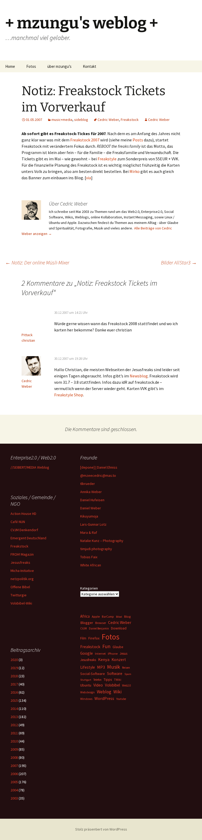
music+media (62, 119)
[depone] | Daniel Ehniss (98, 467)
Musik (113, 666)
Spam (127, 674)
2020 (14, 659)
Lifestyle (87, 667)
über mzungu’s (59, 66)
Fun (106, 646)
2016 (14, 692)
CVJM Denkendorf (24, 529)
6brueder (87, 483)
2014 (14, 708)
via (88, 177)
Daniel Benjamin (99, 628)
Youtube (121, 699)
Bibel (119, 616)
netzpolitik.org (22, 578)
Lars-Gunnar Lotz (93, 524)
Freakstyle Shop (68, 394)
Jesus (123, 653)
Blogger (86, 622)
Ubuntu (85, 685)
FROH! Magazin (22, 554)
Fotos (31, 66)
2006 (14, 773)
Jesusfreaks (20, 562)
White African (90, 565)
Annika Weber (91, 491)
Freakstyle (107, 158)
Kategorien (89, 588)
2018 (14, 676)
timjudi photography (96, 548)
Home (10, 66)
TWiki (117, 680)
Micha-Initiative (22, 570)
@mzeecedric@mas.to (98, 475)
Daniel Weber (90, 508)
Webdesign (87, 692)
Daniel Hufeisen (92, 500)
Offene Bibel (20, 587)
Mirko (134, 171)
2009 (14, 749)
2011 (14, 733)
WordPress (104, 698)
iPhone (113, 653)
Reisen (126, 667)
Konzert (119, 659)
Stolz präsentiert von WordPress (101, 829)
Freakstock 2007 (84, 139)
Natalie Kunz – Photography (101, 540)
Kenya (103, 659)
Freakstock (130, 119)
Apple (96, 616)
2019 (14, 667)
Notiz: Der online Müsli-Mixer (37, 262)
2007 (14, 765)
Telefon (97, 680)
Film (83, 638)
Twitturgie (19, 595)
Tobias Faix (88, 557)
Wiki (117, 692)
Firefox (93, 638)
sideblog (81, 119)
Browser (100, 623)
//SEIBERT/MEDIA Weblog (30, 467)
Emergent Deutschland (28, 538)
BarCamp (108, 616)
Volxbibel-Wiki (21, 603)
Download (119, 628)
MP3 (101, 667)
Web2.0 (126, 685)
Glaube (118, 647)
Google (86, 653)
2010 (14, 741)
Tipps (108, 679)
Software (114, 673)
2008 (14, 757)
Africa (85, 616)
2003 (14, 798)
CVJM (83, 628)
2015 (14, 700)
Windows (86, 699)
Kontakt (89, 66)
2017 (14, 684)
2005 (14, 782)
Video (98, 685)
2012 (14, 725)
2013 (14, 716)
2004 (14, 790)
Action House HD (23, 513)
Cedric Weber (108, 119)
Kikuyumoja (89, 516)
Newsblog (139, 375)
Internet (100, 653)
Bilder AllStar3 (179, 262)
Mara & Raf (88, 532)
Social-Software (92, 673)
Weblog (104, 692)
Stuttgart (85, 680)
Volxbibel (112, 685)
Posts (138, 139)
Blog (127, 616)
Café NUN (18, 521)
